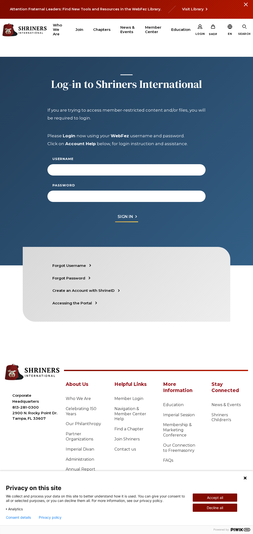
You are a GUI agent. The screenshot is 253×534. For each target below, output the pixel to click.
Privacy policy (50, 517)
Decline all (215, 508)
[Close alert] (246, 7)
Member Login (128, 398)
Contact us (125, 449)
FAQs (168, 460)
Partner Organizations (79, 436)
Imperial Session (179, 415)
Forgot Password (68, 278)
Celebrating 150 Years (81, 411)
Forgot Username (69, 265)
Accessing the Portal (72, 303)
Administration (80, 459)
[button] (230, 34)
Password (63, 185)
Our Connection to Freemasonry (179, 448)
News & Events (226, 404)
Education (173, 404)
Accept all (215, 497)
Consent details (18, 517)
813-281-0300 (25, 407)
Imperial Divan (80, 449)
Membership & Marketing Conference (177, 429)
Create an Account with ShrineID (83, 290)
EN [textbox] (230, 34)
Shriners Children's (221, 417)
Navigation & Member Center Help (130, 413)
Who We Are (78, 398)
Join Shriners (127, 439)
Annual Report (80, 469)
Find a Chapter (129, 429)
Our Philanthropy (83, 423)
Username (62, 159)
